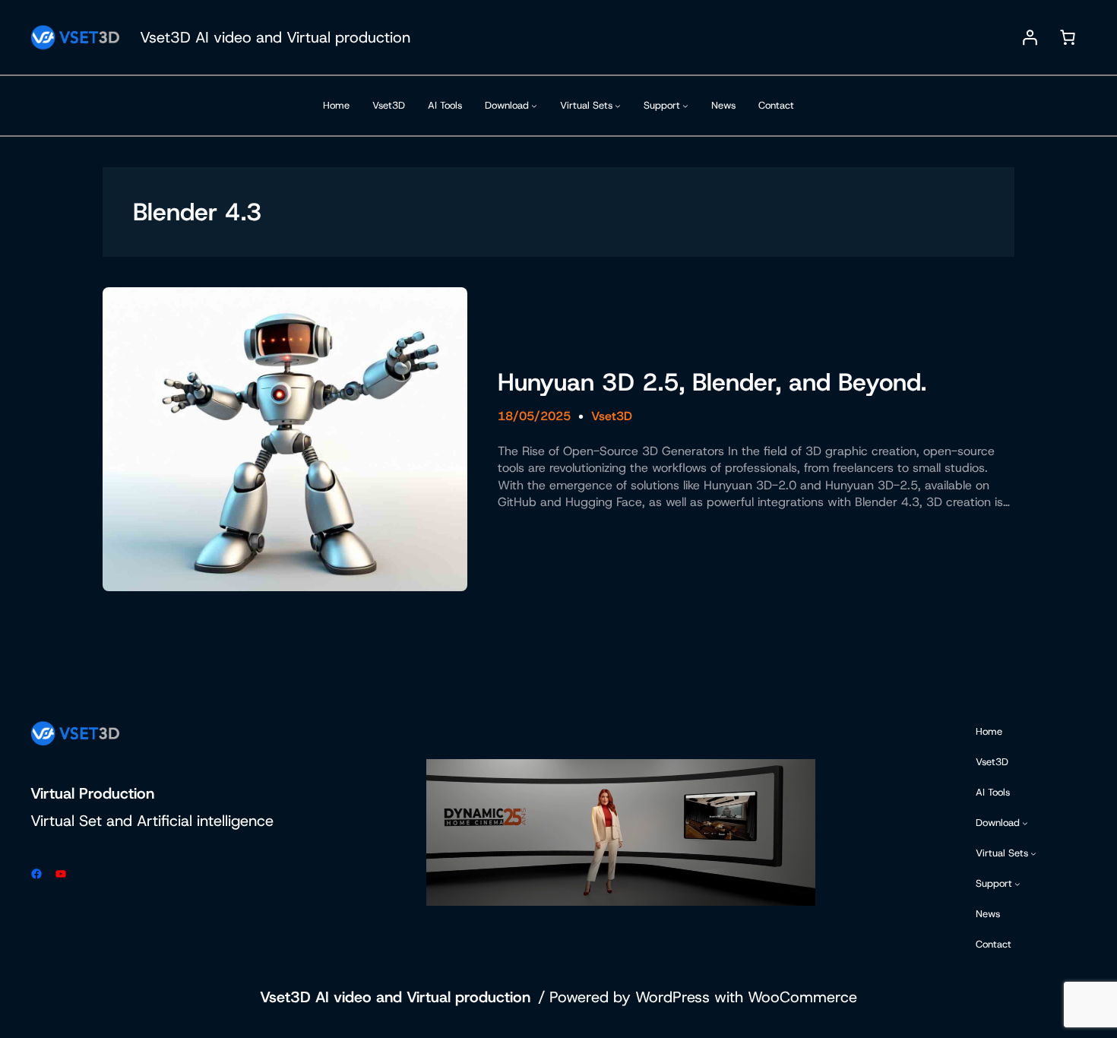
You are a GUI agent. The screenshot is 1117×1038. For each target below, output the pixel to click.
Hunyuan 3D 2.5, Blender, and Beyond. (712, 382)
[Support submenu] (685, 106)
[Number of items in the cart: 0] (1068, 37)
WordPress (672, 997)
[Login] (1030, 37)
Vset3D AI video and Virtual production (275, 37)
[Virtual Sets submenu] (618, 106)
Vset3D (611, 416)
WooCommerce (802, 997)
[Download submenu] (534, 106)
